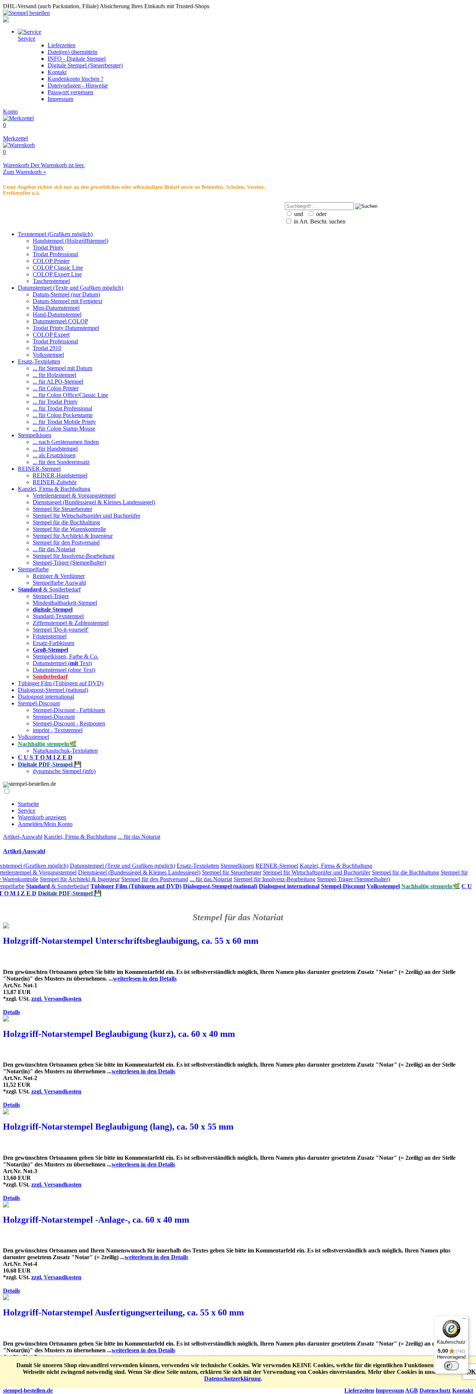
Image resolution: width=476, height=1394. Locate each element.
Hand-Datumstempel (57, 314)
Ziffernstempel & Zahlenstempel (71, 623)
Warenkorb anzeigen (42, 817)
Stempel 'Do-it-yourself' (61, 629)
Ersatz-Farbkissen (53, 643)
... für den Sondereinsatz (61, 462)
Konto (10, 111)
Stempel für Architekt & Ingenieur (73, 536)
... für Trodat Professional (62, 408)
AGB (411, 1390)
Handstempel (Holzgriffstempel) (70, 241)
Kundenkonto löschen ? (75, 79)
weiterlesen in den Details (145, 978)
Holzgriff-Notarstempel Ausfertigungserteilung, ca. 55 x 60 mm (123, 1312)
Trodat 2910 (47, 348)
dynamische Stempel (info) (64, 771)
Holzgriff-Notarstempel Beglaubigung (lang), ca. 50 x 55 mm (118, 1126)
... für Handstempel (55, 448)
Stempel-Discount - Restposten (69, 723)
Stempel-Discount (39, 703)
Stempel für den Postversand (66, 542)
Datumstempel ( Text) (62, 663)
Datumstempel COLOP (60, 321)
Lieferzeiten (61, 45)
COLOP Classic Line (58, 267)
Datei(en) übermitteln (72, 52)
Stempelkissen (34, 435)
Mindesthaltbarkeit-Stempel (65, 603)
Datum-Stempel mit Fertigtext (67, 301)
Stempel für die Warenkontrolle (69, 529)
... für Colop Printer (55, 388)
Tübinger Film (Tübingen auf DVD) (60, 683)
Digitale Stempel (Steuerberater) (85, 65)
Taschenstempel (51, 281)
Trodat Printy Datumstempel (66, 328)
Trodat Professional (55, 254)
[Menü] (464, 1320)
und (298, 214)
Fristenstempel (50, 636)
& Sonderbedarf (49, 589)
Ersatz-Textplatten (39, 361)
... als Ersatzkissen (54, 455)
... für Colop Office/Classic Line (70, 395)
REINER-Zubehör (55, 482)
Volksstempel (48, 355)
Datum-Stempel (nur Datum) (66, 294)
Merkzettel (15, 132)
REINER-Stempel (39, 469)
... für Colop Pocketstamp (63, 415)
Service (26, 810)
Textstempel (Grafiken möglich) (55, 234)
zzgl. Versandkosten (56, 999)
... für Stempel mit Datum (62, 368)
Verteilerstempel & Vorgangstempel (74, 495)
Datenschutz (435, 1390)
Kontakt (57, 72)
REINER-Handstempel (60, 475)
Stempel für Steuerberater (62, 509)
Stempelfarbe (33, 569)
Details (11, 1012)
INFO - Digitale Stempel (77, 58)
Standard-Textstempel (58, 616)
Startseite (28, 804)
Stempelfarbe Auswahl (59, 582)
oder (321, 214)
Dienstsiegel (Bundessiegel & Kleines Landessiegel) (94, 502)
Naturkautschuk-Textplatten (65, 750)
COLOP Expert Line (57, 274)
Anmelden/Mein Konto (45, 824)
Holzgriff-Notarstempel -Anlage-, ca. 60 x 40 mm (96, 1220)
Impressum (60, 99)
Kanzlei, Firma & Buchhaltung (54, 489)
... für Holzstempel (54, 375)
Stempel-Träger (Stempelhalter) (69, 562)
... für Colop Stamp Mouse (64, 428)
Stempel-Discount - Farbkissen (69, 710)
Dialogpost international (46, 696)
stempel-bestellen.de (28, 1390)
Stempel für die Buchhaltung (66, 522)
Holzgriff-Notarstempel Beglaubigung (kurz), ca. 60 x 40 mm (119, 1034)
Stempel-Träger (51, 596)
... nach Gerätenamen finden (66, 442)
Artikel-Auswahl (22, 836)
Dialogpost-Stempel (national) (53, 690)
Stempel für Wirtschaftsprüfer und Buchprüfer (86, 515)
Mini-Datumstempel (56, 308)
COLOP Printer (51, 261)
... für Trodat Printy (55, 401)
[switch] (451, 1365)
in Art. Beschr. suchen (318, 221)
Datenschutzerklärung (232, 1378)
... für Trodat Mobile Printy (64, 422)
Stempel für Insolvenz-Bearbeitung (74, 556)
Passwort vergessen (70, 92)
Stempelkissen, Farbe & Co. (66, 656)
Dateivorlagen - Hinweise (78, 85)
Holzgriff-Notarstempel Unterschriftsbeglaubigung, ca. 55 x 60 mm (130, 941)
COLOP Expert (51, 334)
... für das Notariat (54, 549)
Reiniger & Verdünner (59, 576)
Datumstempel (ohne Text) (64, 670)
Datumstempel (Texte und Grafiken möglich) (70, 288)
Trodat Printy (48, 247)
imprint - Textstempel (58, 730)
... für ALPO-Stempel (58, 381)
